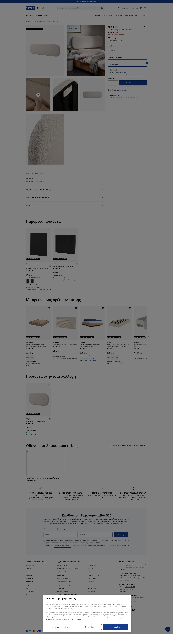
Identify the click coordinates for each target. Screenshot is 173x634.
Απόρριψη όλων (88, 627)
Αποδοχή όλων (116, 627)
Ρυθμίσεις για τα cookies (59, 627)
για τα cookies (76, 620)
